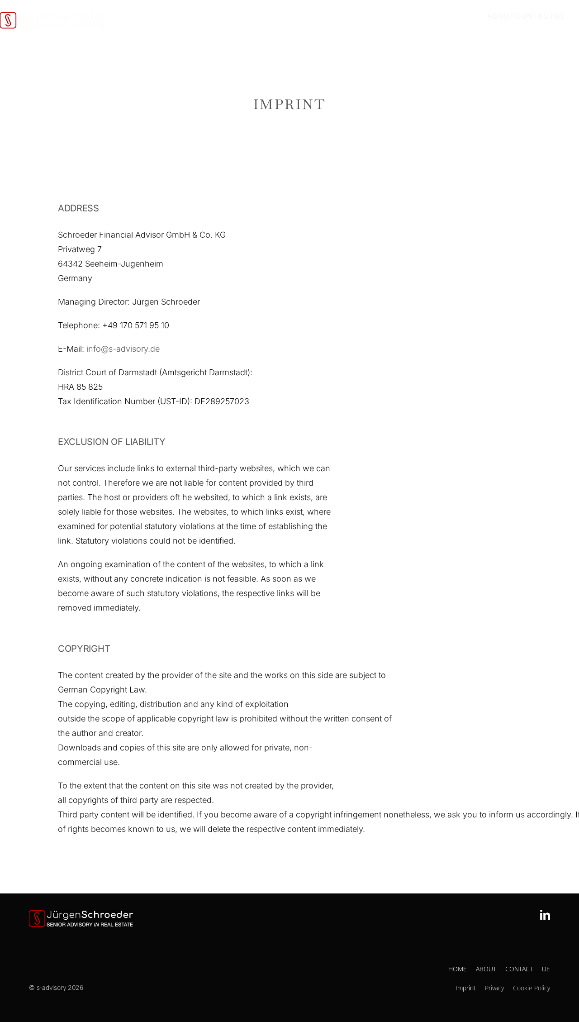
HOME (457, 969)
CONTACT (519, 969)
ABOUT (486, 969)
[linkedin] (545, 915)
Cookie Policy (531, 988)
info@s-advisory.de (124, 348)
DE (546, 969)
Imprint (466, 988)
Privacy (494, 988)
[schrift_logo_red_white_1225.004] (81, 914)
